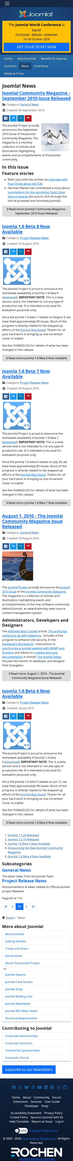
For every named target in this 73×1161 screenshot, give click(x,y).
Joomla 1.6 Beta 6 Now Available (26, 693)
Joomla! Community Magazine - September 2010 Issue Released (36, 95)
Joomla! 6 (10, 66)
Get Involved (13, 956)
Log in (59, 1121)
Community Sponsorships (22, 1050)
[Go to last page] (33, 906)
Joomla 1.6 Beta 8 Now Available (26, 229)
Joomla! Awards (15, 975)
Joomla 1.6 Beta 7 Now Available (26, 373)
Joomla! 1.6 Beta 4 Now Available (29, 856)
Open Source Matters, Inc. (39, 1138)
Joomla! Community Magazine (45, 592)
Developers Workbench (18, 644)
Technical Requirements (21, 1018)
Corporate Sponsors (18, 1043)
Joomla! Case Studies (19, 982)
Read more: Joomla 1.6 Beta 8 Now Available (37, 358)
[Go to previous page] (12, 906)
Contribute (41, 66)
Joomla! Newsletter (17, 1004)
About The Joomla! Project (22, 963)
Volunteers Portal (17, 1058)
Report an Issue (42, 1121)
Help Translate (19, 1121)
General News (29, 104)
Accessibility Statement (26, 1113)
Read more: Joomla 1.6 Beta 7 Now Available (37, 503)
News (25, 66)
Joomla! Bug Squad (33, 330)
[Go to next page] (26, 906)
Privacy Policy (53, 1113)
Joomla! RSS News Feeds (21, 1011)
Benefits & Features (54, 59)
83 (19, 907)
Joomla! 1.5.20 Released (23, 835)
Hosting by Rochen (37, 1159)
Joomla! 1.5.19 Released (23, 839)
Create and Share (16, 949)
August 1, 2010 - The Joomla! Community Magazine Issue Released (32, 521)
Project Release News (34, 238)
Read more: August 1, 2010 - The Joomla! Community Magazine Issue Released (37, 676)
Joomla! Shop (14, 989)
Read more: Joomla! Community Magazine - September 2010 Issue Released (37, 211)
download (9, 297)
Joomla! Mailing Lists (18, 996)
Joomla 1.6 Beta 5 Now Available (29, 844)
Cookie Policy (19, 1117)
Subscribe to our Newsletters (29, 1069)
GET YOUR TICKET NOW (36, 46)
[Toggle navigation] (7, 3)
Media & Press (14, 73)
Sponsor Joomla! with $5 (47, 1117)
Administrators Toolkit (23, 631)
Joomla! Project (17, 587)
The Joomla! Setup (49, 657)
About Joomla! (26, 59)
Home (8, 59)
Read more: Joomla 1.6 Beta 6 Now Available (37, 823)
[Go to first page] (6, 906)
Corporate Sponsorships (21, 1036)
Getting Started (15, 941)
